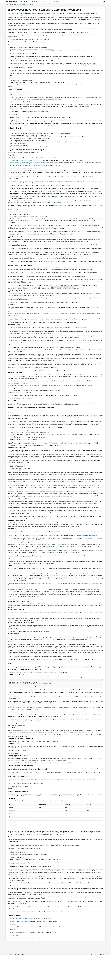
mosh (21, 58)
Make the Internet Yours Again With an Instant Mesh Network (25, 160)
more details (58, 200)
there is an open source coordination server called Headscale (60, 546)
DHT (11, 202)
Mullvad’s (80, 772)
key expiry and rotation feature (30, 491)
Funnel (11, 432)
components (63, 652)
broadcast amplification (77, 573)
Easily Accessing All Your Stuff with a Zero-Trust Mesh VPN (22, 4)
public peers (89, 191)
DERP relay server (35, 424)
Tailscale (10, 415)
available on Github (25, 625)
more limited (49, 604)
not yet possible (88, 538)
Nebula (9, 666)
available (20, 626)
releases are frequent (18, 656)
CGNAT (72, 28)
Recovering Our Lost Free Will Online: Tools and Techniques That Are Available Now (30, 165)
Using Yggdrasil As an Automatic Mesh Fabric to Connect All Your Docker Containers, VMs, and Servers (35, 162)
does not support (24, 618)
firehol (59, 794)
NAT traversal (24, 106)
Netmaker (10, 644)
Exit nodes (12, 434)
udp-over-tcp (44, 779)
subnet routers (92, 578)
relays (32, 714)
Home (7, 4)
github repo (97, 650)
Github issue (60, 712)
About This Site (10, 954)
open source (19, 313)
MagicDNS (22, 531)
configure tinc (12, 358)
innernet (58, 906)
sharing (30, 522)
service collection (56, 474)
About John (17, 954)
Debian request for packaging (25, 906)
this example (74, 677)
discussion (20, 869)
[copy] (102, 680)
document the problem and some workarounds (85, 535)
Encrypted (31, 932)
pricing (14, 550)
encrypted (34, 133)
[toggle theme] (103, 1)
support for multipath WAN (48, 583)
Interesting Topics (14, 935)
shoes (17, 786)
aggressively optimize (67, 196)
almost (14, 544)
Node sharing (13, 437)
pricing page (39, 626)
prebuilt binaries (75, 313)
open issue (42, 719)
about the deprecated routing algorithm (58, 202)
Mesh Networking (14, 49)
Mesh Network (13, 924)
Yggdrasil (16, 157)
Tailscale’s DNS (11, 531)
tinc (8, 347)
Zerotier (9, 568)
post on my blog (23, 921)
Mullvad (25, 768)
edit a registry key (13, 495)
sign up (32, 650)
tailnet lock (30, 479)
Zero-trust (12, 50)
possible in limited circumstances (75, 501)
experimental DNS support (19, 730)
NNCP (37, 322)
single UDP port (42, 707)
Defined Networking (83, 666)
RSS (23, 954)
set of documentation (21, 439)
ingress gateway (48, 646)
